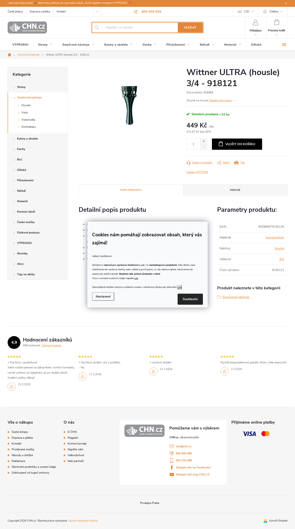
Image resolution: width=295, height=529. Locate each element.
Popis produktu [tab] (130, 190)
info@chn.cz (183, 446)
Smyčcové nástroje (29, 97)
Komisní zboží (26, 212)
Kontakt (61, 11)
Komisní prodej (77, 443)
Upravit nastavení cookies (83, 521)
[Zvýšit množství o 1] (203, 141)
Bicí (19, 159)
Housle (25, 105)
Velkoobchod (76, 455)
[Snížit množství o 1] (203, 147)
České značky (26, 222)
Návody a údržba (22, 455)
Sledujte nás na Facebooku (193, 467)
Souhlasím (190, 299)
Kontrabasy (28, 127)
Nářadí (21, 191)
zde (136, 278)
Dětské (21, 170)
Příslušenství (25, 180)
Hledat (190, 27)
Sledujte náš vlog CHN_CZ (193, 474)
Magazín (73, 437)
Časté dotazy (15, 11)
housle (279, 248)
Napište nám (75, 449)
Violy (24, 112)
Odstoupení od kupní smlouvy (30, 473)
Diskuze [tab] (235, 190)
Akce (20, 264)
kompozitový (275, 237)
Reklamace (18, 461)
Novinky (22, 253)
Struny (21, 87)
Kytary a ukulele (27, 139)
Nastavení (103, 296)
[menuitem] (20, 45)
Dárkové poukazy (28, 232)
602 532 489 (184, 460)
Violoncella (28, 120)
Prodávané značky (23, 449)
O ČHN (72, 432)
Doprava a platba (40, 11)
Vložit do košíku (240, 144)
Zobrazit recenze (51, 345)
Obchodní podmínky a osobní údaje (34, 467)
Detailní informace (220, 100)
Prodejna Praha (149, 503)
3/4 (281, 259)
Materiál (22, 201)
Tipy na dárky (26, 274)
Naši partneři (76, 461)
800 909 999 (184, 453)
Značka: (197, 172)
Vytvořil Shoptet (278, 521)
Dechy (21, 149)
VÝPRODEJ (24, 243)
